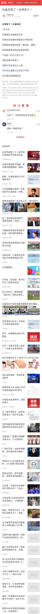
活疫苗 (17, 70)
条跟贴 (21, 137)
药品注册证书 (16, 55)
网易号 (10, 2)
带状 (4, 70)
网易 (3, 2)
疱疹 (8, 70)
